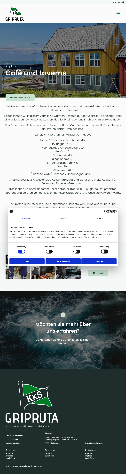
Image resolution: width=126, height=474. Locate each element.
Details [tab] (63, 218)
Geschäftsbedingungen (94, 443)
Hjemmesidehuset (22, 466)
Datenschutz (38, 466)
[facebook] (63, 314)
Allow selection (63, 261)
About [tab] (100, 218)
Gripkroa (9, 456)
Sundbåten (10, 458)
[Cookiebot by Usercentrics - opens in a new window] (106, 211)
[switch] (49, 252)
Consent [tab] (26, 218)
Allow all (99, 261)
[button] (77, 13)
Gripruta (9, 453)
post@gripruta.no (13, 443)
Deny (27, 261)
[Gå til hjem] (19, 13)
